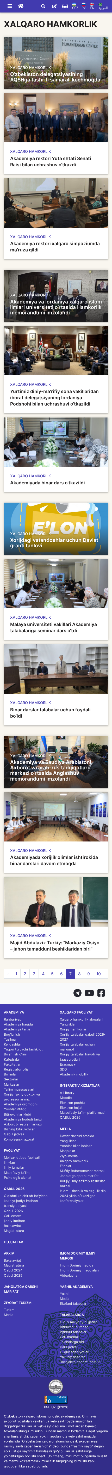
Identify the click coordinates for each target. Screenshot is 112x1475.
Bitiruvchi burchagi (74, 1327)
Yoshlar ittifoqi (15, 1109)
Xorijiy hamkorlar (73, 1029)
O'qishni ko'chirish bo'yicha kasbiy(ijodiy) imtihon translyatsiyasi (25, 1201)
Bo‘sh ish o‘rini (15, 1054)
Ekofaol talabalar (73, 1304)
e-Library (67, 1093)
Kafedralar (12, 1059)
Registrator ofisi (16, 1069)
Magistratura (14, 1231)
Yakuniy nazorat (72, 1357)
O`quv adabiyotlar (74, 1352)
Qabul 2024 (13, 1270)
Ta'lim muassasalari (19, 1089)
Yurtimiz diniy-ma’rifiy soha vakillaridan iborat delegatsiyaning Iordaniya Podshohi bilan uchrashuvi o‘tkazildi (54, 398)
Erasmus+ (68, 1064)
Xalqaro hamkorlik (74, 1161)
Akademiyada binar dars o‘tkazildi (47, 482)
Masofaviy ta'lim (16, 1173)
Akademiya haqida (18, 1024)
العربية (103, 8)
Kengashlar (12, 1044)
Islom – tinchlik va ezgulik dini (83, 1191)
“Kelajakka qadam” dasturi (80, 1362)
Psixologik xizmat (18, 1178)
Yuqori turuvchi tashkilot (23, 1049)
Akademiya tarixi (17, 1029)
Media (8, 1315)
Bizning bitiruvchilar (19, 1129)
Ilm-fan (9, 1162)
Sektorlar (11, 1079)
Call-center (12, 1216)
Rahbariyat (12, 1019)
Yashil (64, 1294)
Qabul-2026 (13, 1211)
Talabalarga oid (72, 1342)
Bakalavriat (12, 1226)
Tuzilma (10, 1039)
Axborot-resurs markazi (23, 1124)
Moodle (66, 1098)
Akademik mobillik (74, 1074)
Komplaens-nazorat (19, 1139)
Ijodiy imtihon (14, 1221)
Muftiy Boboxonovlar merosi (82, 1171)
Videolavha (68, 1275)
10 (98, 973)
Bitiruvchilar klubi (17, 1114)
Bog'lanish (12, 1034)
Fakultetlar (12, 1064)
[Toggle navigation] (10, 6)
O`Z (75, 8)
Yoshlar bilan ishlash (76, 1146)
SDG (63, 1069)
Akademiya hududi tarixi (23, 1119)
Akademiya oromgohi (21, 1104)
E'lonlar (65, 1166)
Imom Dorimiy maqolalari (79, 1270)
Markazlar (11, 1084)
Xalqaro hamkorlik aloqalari (81, 1019)
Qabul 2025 (13, 1275)
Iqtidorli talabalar (73, 1332)
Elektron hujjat (71, 1108)
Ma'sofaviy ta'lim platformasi (82, 1113)
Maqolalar (67, 1151)
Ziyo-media (69, 1156)
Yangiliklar (68, 1024)
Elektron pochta (72, 1103)
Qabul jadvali (14, 1134)
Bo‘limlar (10, 1074)
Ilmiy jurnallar (14, 1167)
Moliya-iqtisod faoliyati (22, 1158)
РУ (84, 8)
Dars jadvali (69, 1347)
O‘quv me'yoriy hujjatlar (78, 1322)
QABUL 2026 (70, 1117)
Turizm (9, 1310)
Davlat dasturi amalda (77, 1136)
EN (92, 8)
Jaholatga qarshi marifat (79, 1176)
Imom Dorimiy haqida (76, 1265)
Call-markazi (69, 1337)
